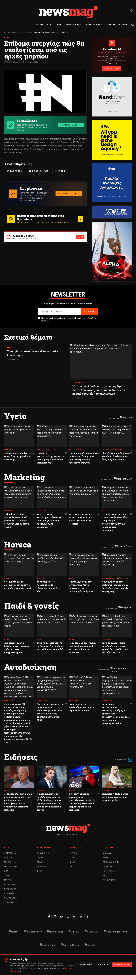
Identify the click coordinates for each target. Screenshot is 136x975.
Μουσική (8, 880)
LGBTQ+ (8, 857)
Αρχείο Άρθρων (111, 862)
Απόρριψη (103, 965)
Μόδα (40, 862)
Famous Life (73, 24)
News (14, 32)
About (106, 875)
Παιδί (72, 857)
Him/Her (74, 853)
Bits (49, 24)
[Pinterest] (80, 916)
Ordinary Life (93, 24)
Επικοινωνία (109, 880)
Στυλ (39, 871)
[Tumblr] (87, 916)
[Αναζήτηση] (132, 24)
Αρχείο (111, 24)
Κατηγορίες (109, 871)
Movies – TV (10, 862)
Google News (40, 171)
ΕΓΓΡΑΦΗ (89, 311)
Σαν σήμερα (10, 898)
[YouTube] (68, 916)
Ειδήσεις (38, 24)
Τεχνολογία (10, 903)
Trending (123, 24)
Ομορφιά (41, 866)
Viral (60, 24)
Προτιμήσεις (86, 965)
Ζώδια (7, 875)
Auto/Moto (10, 853)
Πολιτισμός (10, 894)
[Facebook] (49, 916)
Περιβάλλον (10, 889)
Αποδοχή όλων (122, 965)
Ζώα (6, 871)
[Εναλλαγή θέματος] (131, 10)
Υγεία (72, 866)
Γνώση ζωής (10, 866)
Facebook (16, 171)
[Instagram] (55, 916)
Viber (61, 171)
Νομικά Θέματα (12, 884)
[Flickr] (74, 916)
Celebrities (43, 853)
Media (40, 857)
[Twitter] (61, 916)
